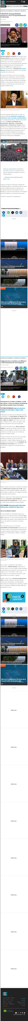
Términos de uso (22, 1003)
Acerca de (23, 1000)
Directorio (23, 1005)
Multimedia (11, 1003)
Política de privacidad (21, 1002)
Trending (10, 1001)
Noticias (17, 11)
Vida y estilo (5, 1003)
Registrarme (13, 1)
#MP (6, 170)
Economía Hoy (6, 997)
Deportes (5, 1001)
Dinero (8, 999)
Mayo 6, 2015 (6, 179)
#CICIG (11, 170)
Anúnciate (23, 998)
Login (7, 1)
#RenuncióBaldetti (5, 24)
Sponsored (5, 1006)
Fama (11, 999)
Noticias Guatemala (7, 11)
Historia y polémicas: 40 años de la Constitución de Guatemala (13, 303)
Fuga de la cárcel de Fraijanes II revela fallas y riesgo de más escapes (13, 410)
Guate (4, 999)
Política (23, 11)
